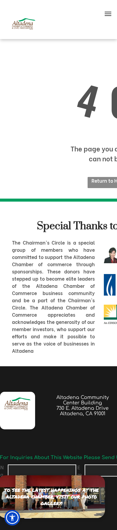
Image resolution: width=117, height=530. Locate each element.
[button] (12, 517)
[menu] (108, 14)
